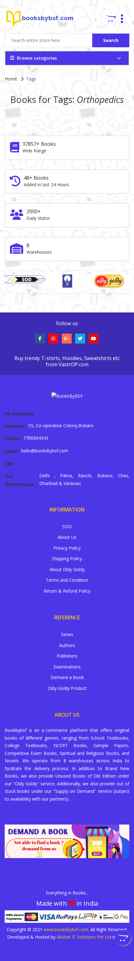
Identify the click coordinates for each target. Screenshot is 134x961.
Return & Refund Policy (67, 591)
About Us (67, 537)
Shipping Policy (67, 558)
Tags (31, 79)
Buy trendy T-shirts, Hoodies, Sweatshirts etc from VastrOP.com (67, 361)
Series (67, 634)
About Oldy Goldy (67, 569)
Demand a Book (67, 677)
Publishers (67, 656)
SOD (67, 526)
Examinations (67, 667)
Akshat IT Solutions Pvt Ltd (84, 937)
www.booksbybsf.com (66, 929)
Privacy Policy (67, 548)
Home (11, 79)
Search (110, 40)
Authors (67, 645)
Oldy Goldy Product (67, 688)
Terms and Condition (67, 580)
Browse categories (37, 58)
